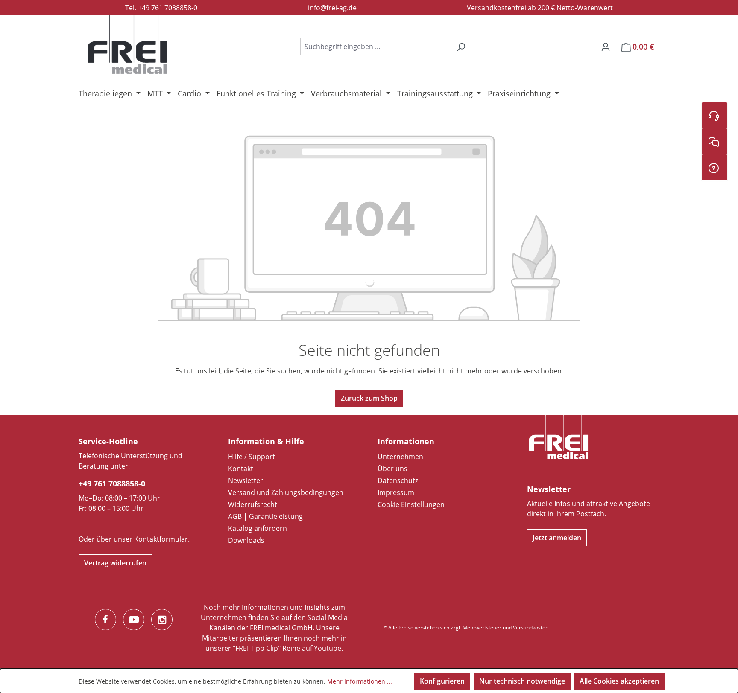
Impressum (396, 492)
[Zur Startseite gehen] (127, 44)
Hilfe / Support (251, 456)
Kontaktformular (161, 539)
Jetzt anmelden (557, 537)
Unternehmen (400, 456)
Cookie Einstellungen (411, 504)
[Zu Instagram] (162, 619)
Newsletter (245, 480)
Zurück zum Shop (369, 398)
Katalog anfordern (257, 528)
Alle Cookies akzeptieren (619, 681)
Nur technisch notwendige (522, 681)
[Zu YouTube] (133, 619)
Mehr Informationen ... (359, 681)
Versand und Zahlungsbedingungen (285, 492)
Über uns (392, 468)
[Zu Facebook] (105, 619)
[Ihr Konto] (605, 46)
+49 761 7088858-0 (112, 483)
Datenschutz (398, 480)
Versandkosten (530, 627)
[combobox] (375, 46)
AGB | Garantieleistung (265, 516)
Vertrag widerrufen (115, 563)
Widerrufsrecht (252, 504)
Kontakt (240, 468)
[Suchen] (461, 46)
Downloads (246, 540)
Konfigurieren (442, 681)
